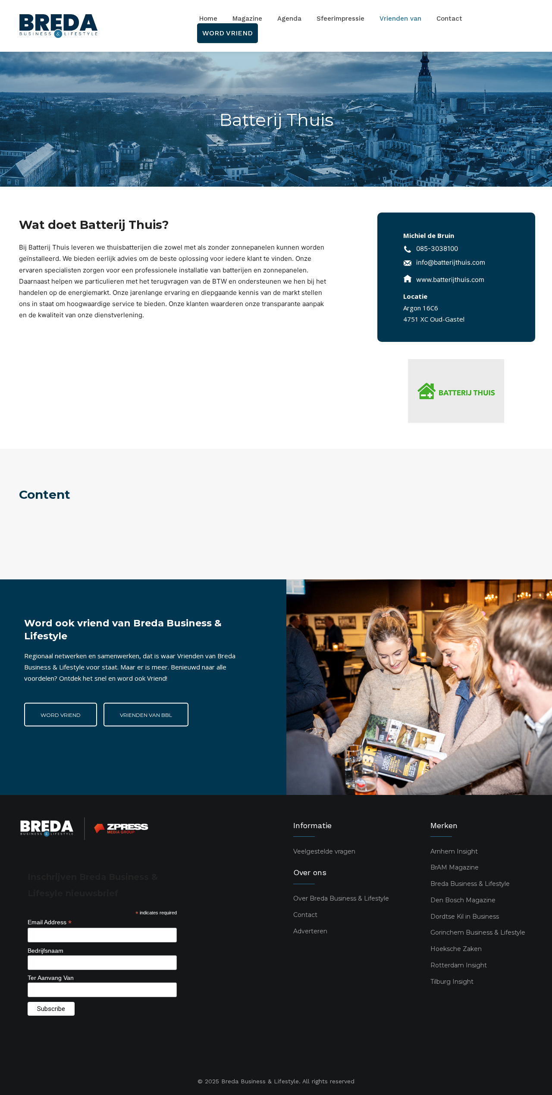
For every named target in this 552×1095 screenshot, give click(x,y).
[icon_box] (430, 250)
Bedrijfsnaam (45, 950)
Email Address (50, 922)
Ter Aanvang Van (51, 977)
